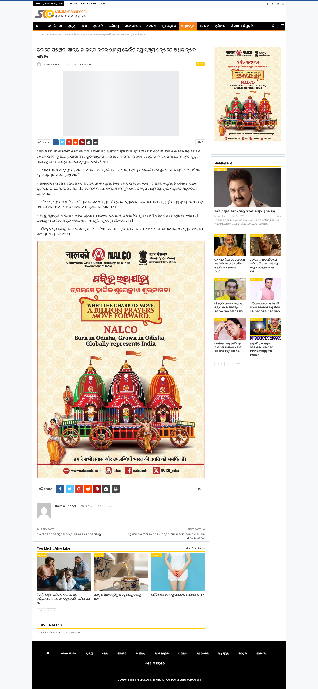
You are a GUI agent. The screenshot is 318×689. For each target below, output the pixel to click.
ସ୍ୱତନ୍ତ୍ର (168, 26)
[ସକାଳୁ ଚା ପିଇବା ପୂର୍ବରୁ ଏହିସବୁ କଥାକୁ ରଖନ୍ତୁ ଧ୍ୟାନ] (121, 572)
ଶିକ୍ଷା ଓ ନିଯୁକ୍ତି (242, 26)
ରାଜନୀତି (98, 26)
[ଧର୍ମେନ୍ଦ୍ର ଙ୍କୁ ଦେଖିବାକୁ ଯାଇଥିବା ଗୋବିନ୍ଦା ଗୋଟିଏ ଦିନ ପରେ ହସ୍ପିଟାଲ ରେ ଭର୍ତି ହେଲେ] (230, 329)
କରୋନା (204, 26)
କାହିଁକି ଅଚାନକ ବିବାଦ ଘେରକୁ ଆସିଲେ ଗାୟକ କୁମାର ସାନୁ (244, 211)
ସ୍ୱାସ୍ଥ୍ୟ (188, 26)
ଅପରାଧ (151, 26)
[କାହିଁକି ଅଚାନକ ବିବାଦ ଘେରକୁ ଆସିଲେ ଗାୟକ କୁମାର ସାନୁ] (247, 187)
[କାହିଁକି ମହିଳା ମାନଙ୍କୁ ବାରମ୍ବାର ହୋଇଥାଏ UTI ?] (178, 572)
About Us (72, 3)
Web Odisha (194, 679)
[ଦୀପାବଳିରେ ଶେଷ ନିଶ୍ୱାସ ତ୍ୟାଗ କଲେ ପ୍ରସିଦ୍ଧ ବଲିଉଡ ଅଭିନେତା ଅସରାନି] (230, 289)
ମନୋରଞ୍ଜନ (133, 26)
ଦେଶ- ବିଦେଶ (53, 26)
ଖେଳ (84, 26)
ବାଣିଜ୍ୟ (113, 26)
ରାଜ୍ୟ (71, 26)
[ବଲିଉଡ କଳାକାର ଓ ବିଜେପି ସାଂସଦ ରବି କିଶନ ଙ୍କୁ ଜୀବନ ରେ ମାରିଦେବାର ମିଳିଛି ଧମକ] (265, 289)
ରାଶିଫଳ (220, 26)
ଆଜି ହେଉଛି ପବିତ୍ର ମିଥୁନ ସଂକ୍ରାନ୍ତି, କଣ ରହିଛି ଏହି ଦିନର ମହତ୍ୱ (69, 534)
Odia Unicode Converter (92, 3)
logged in (55, 632)
